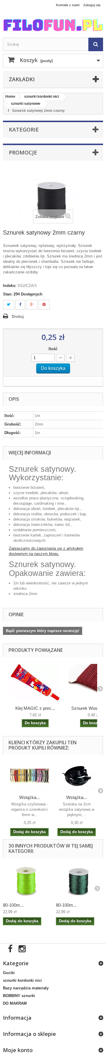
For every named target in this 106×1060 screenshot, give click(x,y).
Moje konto (18, 1050)
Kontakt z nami (68, 5)
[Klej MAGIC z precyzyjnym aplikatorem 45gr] (35, 682)
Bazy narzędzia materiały (26, 988)
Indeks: (9, 285)
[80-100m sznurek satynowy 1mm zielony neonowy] (26, 881)
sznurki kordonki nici (22, 980)
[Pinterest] (44, 305)
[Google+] (31, 305)
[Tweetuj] (8, 305)
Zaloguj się (91, 5)
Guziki (9, 973)
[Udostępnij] (20, 305)
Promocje (23, 152)
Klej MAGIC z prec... (35, 708)
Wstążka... (29, 797)
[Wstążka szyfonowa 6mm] (29, 776)
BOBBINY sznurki (19, 995)
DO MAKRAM (15, 1003)
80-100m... (13, 905)
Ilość (53, 349)
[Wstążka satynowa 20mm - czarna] (76, 776)
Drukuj (18, 316)
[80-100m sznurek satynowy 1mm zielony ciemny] (79, 881)
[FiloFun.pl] (53, 25)
